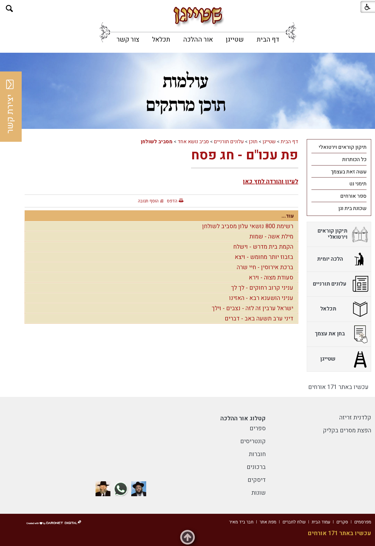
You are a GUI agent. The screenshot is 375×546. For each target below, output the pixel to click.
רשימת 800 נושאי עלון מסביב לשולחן (247, 226)
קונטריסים (253, 441)
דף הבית (268, 39)
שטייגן (235, 39)
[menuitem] (268, 39)
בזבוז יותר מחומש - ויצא (264, 257)
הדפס (172, 201)
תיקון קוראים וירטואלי (343, 147)
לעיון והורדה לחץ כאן (270, 181)
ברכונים (256, 467)
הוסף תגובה (148, 201)
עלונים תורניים (229, 141)
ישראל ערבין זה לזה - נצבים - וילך (252, 308)
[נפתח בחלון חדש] (138, 488)
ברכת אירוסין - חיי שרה (265, 267)
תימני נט (358, 184)
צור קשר (128, 39)
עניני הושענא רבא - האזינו (261, 298)
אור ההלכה (198, 39)
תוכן (253, 141)
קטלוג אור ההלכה (243, 418)
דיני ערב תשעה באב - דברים (259, 318)
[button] (9, 8)
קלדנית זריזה (355, 417)
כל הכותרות (354, 159)
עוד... (288, 216)
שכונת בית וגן (352, 208)
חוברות (257, 454)
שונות (258, 493)
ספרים (258, 428)
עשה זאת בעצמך (349, 172)
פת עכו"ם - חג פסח (244, 155)
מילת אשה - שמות (271, 236)
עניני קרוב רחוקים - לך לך (262, 288)
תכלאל (161, 39)
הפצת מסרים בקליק (347, 430)
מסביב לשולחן (157, 141)
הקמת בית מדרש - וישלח (263, 247)
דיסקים (257, 480)
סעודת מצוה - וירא (271, 277)
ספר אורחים (353, 196)
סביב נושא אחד (193, 141)
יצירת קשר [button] (10, 114)
